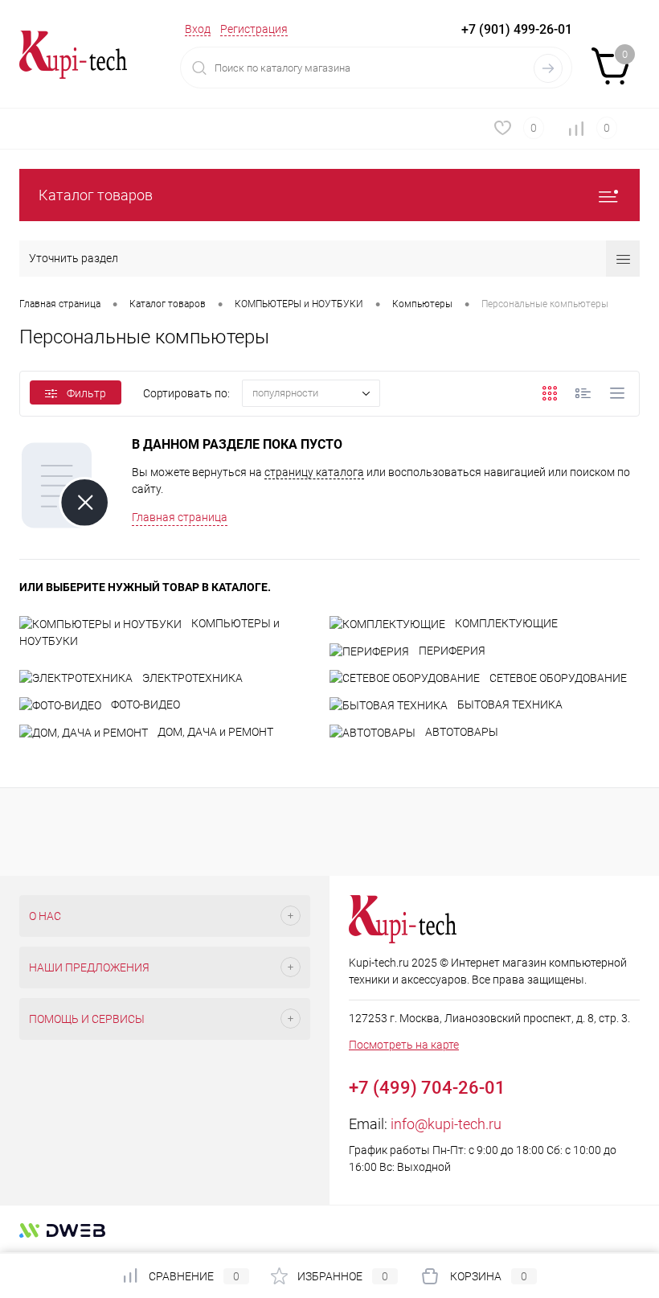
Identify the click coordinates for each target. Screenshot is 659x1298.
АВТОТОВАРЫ (461, 731)
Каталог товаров (96, 195)
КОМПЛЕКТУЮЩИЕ (506, 623)
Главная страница (179, 517)
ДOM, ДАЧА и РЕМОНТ (215, 731)
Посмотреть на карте (404, 1044)
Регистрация (254, 29)
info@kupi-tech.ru (446, 1123)
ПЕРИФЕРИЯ (452, 650)
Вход (198, 29)
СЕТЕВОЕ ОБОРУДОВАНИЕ (558, 678)
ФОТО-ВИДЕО (145, 704)
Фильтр (86, 393)
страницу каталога (314, 472)
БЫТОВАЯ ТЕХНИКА (510, 704)
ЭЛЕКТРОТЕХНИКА (192, 678)
